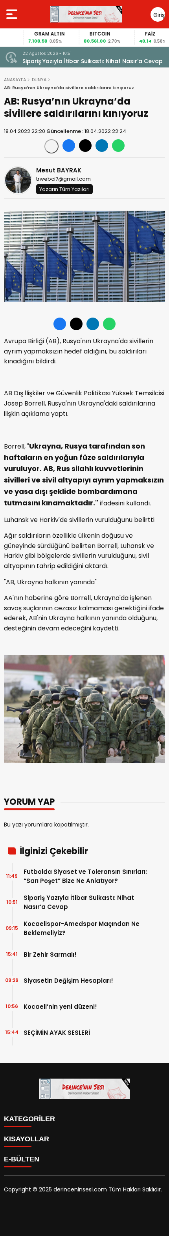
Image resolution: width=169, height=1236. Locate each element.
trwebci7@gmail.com (63, 179)
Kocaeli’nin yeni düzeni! (60, 1006)
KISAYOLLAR (26, 1139)
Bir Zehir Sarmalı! (50, 954)
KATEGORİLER (29, 1119)
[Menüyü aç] (13, 14)
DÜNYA (39, 80)
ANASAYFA (15, 80)
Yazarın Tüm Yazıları (64, 189)
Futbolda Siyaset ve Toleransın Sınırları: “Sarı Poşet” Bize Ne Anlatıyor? (85, 876)
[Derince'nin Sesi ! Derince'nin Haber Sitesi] (86, 14)
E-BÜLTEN (21, 1159)
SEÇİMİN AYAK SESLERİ (57, 1032)
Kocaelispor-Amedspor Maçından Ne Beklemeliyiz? (82, 928)
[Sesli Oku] (51, 146)
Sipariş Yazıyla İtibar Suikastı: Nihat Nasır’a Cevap (92, 61)
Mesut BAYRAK (58, 170)
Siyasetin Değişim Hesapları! (68, 980)
